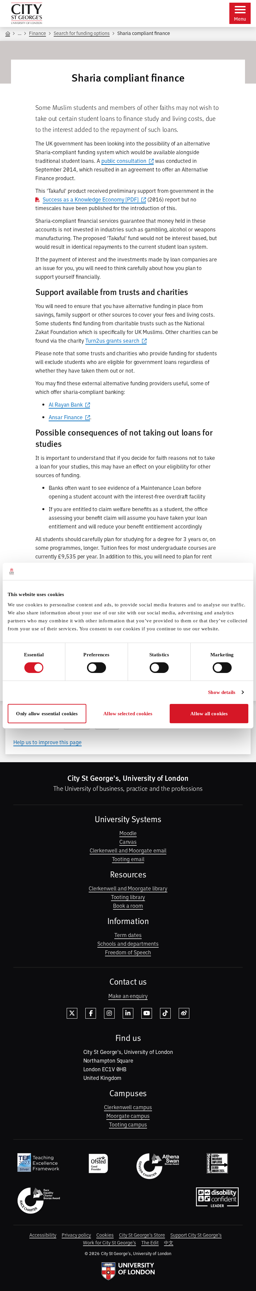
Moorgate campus (128, 1115)
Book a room (128, 905)
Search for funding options (82, 33)
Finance (37, 33)
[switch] (96, 667)
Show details (221, 692)
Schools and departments (127, 943)
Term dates (127, 934)
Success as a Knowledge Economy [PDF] (91, 199)
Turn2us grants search (112, 340)
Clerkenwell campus (128, 1107)
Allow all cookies (209, 713)
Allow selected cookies (127, 713)
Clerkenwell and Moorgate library (128, 888)
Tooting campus (128, 1124)
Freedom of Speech (128, 952)
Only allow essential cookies (47, 713)
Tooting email (128, 858)
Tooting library (128, 896)
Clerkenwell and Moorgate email (128, 850)
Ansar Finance (66, 417)
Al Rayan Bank (66, 404)
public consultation (123, 160)
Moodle (128, 832)
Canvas (128, 841)
